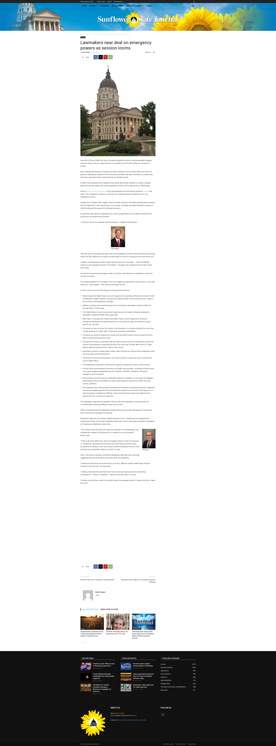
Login (149, 6)
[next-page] (85, 642)
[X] (194, 1)
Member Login (101, 1)
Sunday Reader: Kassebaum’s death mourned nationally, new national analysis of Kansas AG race (91, 634)
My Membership (118, 1)
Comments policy (168, 744)
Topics (129, 6)
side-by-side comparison (96, 191)
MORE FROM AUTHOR (109, 609)
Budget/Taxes (117, 6)
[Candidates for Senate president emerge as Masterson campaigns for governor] (85, 687)
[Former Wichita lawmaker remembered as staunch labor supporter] (85, 676)
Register (109, 1)
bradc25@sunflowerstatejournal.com (132, 720)
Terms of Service (180, 744)
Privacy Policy (191, 744)
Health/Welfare (137, 629)
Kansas (93, 6)
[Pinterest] (105, 57)
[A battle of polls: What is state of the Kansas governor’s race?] (85, 666)
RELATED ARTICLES (90, 609)
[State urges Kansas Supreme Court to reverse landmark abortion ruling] (126, 676)
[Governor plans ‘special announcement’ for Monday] (126, 666)
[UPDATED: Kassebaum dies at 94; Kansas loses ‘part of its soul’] (118, 622)
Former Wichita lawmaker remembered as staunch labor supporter (103, 676)
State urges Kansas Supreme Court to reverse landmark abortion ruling (143, 676)
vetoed (146, 191)
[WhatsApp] (110, 57)
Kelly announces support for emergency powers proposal (138, 581)
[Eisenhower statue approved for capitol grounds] (126, 687)
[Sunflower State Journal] (138, 20)
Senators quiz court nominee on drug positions (97, 580)
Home (84, 6)
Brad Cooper (86, 52)
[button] (193, 6)
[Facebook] (95, 57)
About (139, 6)
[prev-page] (81, 642)
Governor (104, 6)
